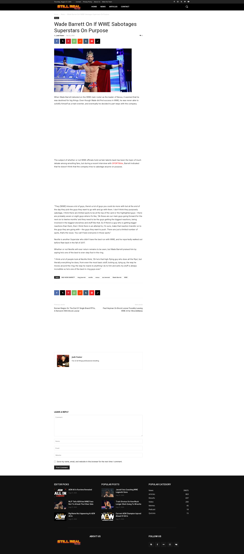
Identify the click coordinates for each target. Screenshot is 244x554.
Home (56, 14)
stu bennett (106, 277)
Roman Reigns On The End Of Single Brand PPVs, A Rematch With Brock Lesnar (74, 309)
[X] (181, 1)
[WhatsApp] (74, 41)
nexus (97, 277)
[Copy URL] (97, 41)
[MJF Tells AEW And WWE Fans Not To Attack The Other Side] (60, 504)
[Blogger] (151, 544)
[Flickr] (163, 544)
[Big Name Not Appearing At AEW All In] (60, 516)
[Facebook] (174, 1)
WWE (125, 277)
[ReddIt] (80, 41)
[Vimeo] (184, 1)
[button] (187, 7)
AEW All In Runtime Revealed (80, 490)
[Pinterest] (68, 41)
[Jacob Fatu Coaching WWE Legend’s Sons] (107, 492)
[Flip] (91, 41)
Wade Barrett (117, 277)
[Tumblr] (85, 41)
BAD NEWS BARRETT (68, 277)
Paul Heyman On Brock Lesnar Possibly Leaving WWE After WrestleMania (123, 309)
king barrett (82, 277)
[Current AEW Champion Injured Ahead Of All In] (107, 516)
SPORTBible (117, 163)
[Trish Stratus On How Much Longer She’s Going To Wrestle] (107, 504)
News (63, 14)
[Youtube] (188, 1)
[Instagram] (177, 1)
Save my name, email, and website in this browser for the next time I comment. (89, 461)
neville (90, 277)
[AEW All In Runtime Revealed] (60, 492)
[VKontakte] (176, 544)
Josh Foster (60, 35)
